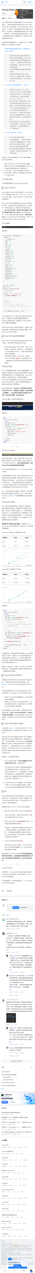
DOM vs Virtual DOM (7, 1189)
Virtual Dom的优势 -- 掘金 (13, 132)
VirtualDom (5, 1183)
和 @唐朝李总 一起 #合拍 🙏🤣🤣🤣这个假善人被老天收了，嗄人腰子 (16, 1245)
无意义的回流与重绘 (8, 1079)
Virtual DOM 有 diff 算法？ (8, 1082)
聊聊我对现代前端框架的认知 (9, 1215)
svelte (4, 684)
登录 (30, 2)
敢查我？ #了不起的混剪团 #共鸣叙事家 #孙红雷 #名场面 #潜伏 (15, 1247)
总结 (3, 1088)
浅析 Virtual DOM (6, 1221)
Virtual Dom (5, 1164)
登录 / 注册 (16, 907)
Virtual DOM (5, 1145)
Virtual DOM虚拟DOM (7, 1151)
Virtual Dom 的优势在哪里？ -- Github (16, 85)
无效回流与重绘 (7, 1077)
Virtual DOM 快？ (6, 1071)
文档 (11, 495)
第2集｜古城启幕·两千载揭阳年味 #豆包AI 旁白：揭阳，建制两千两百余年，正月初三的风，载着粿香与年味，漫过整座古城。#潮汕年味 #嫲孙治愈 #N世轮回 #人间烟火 (16, 1250)
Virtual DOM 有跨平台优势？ (9, 1085)
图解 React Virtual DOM (8, 1170)
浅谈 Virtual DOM (6, 1227)
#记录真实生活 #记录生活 (7, 1243)
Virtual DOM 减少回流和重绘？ (9, 1074)
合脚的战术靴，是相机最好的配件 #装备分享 (11, 1253)
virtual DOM (5, 1202)
